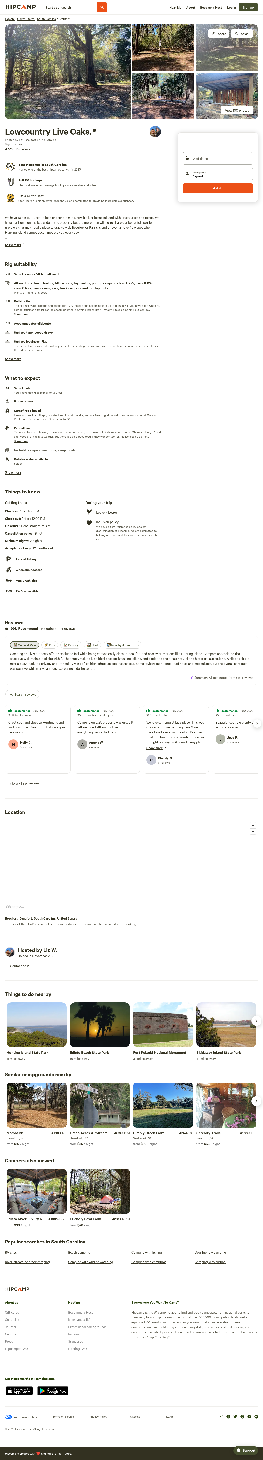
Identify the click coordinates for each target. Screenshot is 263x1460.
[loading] (218, 188)
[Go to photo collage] (68, 71)
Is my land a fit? (79, 1319)
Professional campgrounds (87, 1326)
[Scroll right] (256, 1021)
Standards (75, 1341)
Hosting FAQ (77, 1348)
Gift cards (12, 1312)
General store (14, 1319)
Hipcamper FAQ (16, 1348)
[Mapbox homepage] (15, 907)
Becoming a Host (80, 1312)
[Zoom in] (253, 825)
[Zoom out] (253, 831)
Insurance (75, 1334)
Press (9, 1341)
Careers (10, 1334)
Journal (10, 1326)
